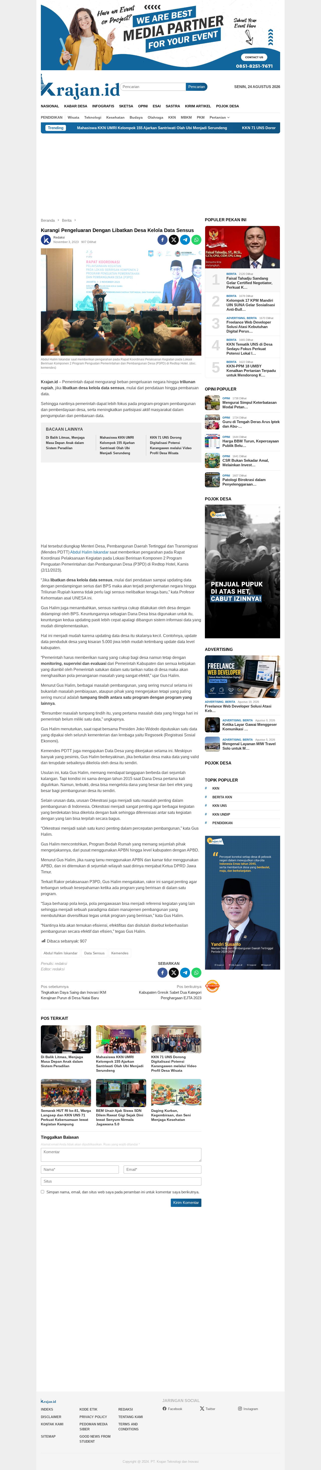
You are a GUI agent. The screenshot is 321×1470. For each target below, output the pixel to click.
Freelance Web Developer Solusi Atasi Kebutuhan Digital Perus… (248, 326)
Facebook (175, 1409)
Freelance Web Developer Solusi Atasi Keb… (238, 708)
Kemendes (119, 953)
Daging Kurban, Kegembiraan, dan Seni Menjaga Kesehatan (171, 1115)
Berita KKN (222, 797)
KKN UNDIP (221, 814)
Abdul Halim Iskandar (89, 552)
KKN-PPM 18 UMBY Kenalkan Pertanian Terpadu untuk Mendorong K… (251, 370)
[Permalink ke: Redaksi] (46, 239)
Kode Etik (88, 1409)
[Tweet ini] (174, 240)
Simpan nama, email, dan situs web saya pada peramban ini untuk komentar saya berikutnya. (122, 1192)
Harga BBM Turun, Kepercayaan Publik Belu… (250, 443)
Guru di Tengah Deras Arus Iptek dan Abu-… (251, 424)
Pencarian (196, 87)
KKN (215, 788)
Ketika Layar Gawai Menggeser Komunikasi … (249, 726)
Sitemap (48, 1436)
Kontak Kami (52, 1424)
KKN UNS (219, 806)
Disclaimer (51, 1417)
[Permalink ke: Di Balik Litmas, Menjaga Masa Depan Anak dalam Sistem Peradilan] (66, 1039)
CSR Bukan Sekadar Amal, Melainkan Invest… (245, 462)
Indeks (47, 1409)
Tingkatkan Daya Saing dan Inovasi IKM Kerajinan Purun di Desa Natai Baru (73, 992)
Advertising (235, 317)
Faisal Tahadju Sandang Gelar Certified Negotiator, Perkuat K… (249, 282)
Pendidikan (222, 823)
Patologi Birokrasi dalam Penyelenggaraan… (244, 482)
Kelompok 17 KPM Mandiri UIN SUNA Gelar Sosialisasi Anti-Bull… (250, 304)
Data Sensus (94, 953)
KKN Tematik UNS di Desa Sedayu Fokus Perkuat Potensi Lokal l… (249, 348)
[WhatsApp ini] (196, 240)
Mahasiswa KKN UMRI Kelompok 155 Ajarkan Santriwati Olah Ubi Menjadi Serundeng (105, 128)
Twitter (210, 1409)
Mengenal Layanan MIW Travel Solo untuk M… (249, 746)
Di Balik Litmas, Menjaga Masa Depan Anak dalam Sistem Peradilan (65, 443)
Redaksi (125, 1409)
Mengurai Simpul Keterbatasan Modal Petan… (249, 404)
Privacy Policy (93, 1417)
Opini (226, 398)
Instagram (251, 1409)
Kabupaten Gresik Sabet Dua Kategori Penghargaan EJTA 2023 (170, 992)
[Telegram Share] (185, 240)
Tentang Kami (130, 1417)
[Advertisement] (160, 171)
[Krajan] (80, 86)
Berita (231, 273)
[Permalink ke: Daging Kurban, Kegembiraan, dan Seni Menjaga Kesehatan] (176, 1093)
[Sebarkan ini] (162, 240)
